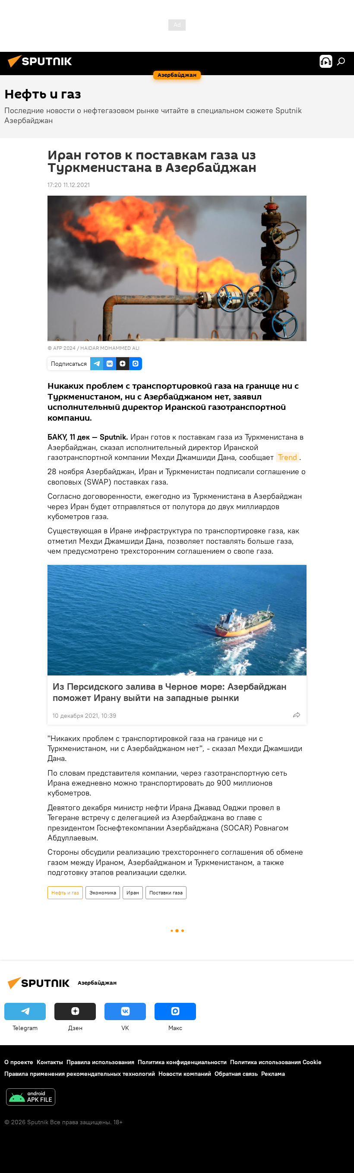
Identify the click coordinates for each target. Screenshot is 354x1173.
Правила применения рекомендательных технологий (79, 1074)
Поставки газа (166, 892)
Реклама (273, 1074)
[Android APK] (30, 1098)
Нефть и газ (65, 892)
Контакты (50, 1062)
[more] (296, 714)
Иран (132, 892)
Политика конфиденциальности (182, 1062)
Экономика (102, 892)
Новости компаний (184, 1074)
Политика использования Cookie (276, 1062)
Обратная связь (236, 1074)
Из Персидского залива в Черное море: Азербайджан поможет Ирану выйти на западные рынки (170, 692)
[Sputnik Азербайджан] (42, 69)
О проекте (18, 1062)
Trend (287, 457)
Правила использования (100, 1062)
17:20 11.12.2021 (68, 185)
